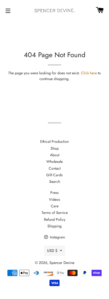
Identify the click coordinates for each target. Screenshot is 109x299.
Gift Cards (54, 175)
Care (54, 206)
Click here (89, 73)
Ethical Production (54, 141)
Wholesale (54, 161)
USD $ (52, 250)
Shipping (54, 226)
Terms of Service (55, 212)
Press (54, 192)
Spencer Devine (61, 262)
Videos (54, 199)
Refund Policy (54, 219)
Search (54, 181)
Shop (55, 148)
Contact (55, 168)
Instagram (57, 237)
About (54, 155)
